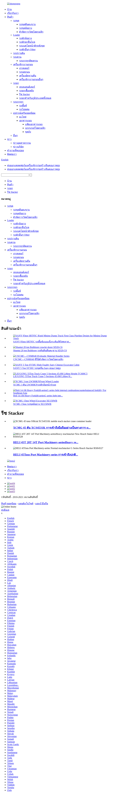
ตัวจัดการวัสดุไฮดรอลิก (31, 32)
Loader (16, 35)
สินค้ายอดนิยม (8, 503)
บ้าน (9, 9)
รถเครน (17, 57)
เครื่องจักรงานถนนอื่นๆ (31, 79)
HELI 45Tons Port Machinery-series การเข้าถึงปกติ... (45, 454)
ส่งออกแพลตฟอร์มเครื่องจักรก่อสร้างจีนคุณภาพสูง (33, 165)
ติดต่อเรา (12, 154)
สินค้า (10, 17)
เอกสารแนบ (25, 120)
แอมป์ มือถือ (41, 503)
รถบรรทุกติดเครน (28, 60)
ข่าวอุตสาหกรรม (22, 143)
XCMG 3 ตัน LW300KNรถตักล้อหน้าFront (34, 384)
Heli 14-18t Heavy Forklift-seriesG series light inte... (38, 395)
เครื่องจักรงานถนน (23, 64)
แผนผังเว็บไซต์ (25, 503)
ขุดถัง (28, 131)
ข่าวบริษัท (18, 146)
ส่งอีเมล (5, 510)
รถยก (16, 83)
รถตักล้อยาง (25, 38)
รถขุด (16, 20)
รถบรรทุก (18, 102)
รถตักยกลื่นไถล (27, 42)
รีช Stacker (24, 94)
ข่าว (9, 139)
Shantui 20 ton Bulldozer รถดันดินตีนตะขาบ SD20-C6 (40, 350)
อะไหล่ (22, 117)
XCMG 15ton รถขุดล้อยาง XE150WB (32, 404)
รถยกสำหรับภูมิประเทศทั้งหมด (35, 98)
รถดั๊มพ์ (23, 105)
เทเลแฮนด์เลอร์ (27, 87)
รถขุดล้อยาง (25, 28)
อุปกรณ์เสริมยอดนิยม (24, 113)
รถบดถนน (24, 72)
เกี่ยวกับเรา (13, 13)
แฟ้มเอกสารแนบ (34, 124)
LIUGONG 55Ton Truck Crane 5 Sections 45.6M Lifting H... (42, 376)
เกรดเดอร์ (24, 68)
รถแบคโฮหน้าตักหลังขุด (32, 45)
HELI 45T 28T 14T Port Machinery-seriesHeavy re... (45, 442)
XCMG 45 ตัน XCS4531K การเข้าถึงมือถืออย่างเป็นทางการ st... (52, 427)
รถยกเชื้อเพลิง (26, 90)
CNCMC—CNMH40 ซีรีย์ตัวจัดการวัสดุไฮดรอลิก (38, 359)
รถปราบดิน (19, 53)
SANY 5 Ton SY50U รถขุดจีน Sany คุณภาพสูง (37, 368)
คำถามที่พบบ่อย (15, 150)
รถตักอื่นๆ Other (27, 49)
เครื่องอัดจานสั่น (27, 75)
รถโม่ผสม (24, 109)
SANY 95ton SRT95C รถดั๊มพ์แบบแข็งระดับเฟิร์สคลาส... (42, 341)
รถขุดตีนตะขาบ (27, 24)
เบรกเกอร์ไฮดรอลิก (35, 128)
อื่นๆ (15, 135)
